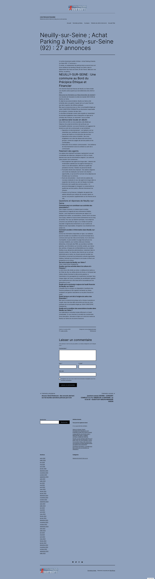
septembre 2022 (44, 551)
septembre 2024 (44, 501)
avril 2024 (42, 512)
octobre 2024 (43, 499)
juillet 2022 (43, 553)
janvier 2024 (43, 518)
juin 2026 (42, 462)
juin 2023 (42, 532)
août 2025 (42, 479)
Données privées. (78, 23)
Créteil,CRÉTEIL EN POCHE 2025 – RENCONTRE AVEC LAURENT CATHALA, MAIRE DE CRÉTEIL (81, 435)
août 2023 (42, 528)
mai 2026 (42, 464)
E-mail (81, 363)
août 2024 (42, 503)
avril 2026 (42, 466)
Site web (61, 371)
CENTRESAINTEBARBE (47, 17)
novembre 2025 (44, 472)
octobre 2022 (43, 549)
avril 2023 (42, 536)
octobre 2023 (43, 524)
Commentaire (63, 348)
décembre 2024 (44, 495)
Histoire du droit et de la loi (99, 23)
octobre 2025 (43, 474)
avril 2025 (42, 487)
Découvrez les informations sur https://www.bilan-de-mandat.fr (77, 95)
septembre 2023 (44, 526)
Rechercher (43, 419)
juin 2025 (42, 483)
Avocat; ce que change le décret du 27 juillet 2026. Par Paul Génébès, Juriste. (82, 439)
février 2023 (43, 541)
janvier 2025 (43, 493)
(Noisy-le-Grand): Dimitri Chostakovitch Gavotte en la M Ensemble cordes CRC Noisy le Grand (82, 431)
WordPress (112, 570)
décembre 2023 (44, 520)
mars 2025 (42, 489)
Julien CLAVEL (64, 331)
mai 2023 (42, 534)
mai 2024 (42, 510)
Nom (60, 363)
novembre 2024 (44, 497)
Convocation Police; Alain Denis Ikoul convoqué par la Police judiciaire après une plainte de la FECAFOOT (82, 443)
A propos (86, 23)
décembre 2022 (44, 545)
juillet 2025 (43, 481)
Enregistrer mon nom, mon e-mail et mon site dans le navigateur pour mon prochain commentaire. (78, 379)
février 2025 (43, 491)
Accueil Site (111, 23)
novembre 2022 (44, 547)
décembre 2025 (44, 470)
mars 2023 (42, 539)
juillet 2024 (43, 505)
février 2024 (43, 516)
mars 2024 (43, 514)
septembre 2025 (44, 477)
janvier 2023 (43, 543)
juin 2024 (42, 508)
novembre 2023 (44, 522)
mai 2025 (42, 485)
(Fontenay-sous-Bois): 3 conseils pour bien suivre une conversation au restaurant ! (82, 448)
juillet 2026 (43, 460)
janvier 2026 (43, 468)
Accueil (69, 23)
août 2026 (42, 458)
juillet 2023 (43, 530)
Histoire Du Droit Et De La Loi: (80, 458)
